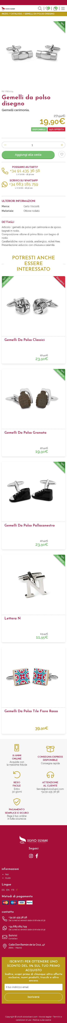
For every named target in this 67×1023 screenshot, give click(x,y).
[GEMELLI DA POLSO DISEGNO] (33, 52)
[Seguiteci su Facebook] (37, 855)
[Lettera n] (33, 584)
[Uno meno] (5, 145)
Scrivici (13, 937)
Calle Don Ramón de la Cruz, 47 (27, 946)
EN (7, 890)
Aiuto (7, 878)
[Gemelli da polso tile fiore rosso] (33, 677)
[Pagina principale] (8, 8)
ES (3, 890)
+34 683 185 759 (27, 928)
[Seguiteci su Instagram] (31, 855)
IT (17, 890)
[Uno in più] (62, 145)
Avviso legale (45, 1017)
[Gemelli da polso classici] (33, 306)
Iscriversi (33, 997)
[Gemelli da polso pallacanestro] (33, 491)
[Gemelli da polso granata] (33, 398)
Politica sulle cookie (42, 1020)
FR (12, 890)
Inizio (5, 14)
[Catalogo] (63, 8)
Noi (7, 874)
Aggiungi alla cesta (28, 154)
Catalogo (16, 14)
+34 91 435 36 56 (27, 919)
